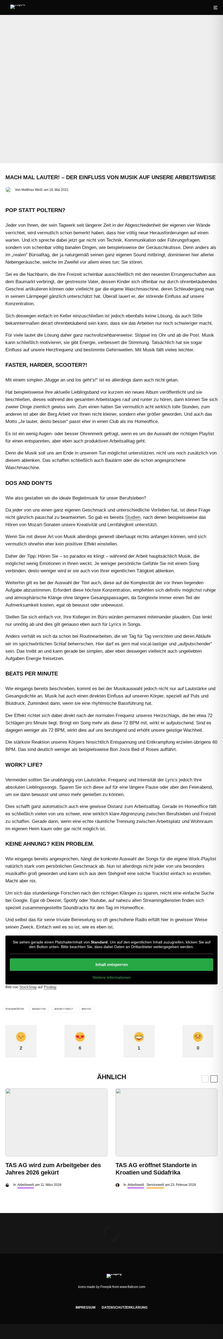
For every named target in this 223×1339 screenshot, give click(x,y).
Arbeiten (40, 1009)
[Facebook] (100, 1298)
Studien (132, 517)
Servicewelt (155, 1185)
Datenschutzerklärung (124, 1307)
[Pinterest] (123, 1298)
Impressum (85, 1307)
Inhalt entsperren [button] (111, 964)
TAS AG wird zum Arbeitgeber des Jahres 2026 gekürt (53, 1169)
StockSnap (28, 987)
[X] (108, 1298)
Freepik (106, 1287)
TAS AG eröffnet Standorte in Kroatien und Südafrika (156, 1169)
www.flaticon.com (132, 1287)
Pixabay (50, 987)
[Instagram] (115, 1298)
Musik (87, 1009)
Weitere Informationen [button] (111, 977)
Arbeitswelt (64, 1009)
